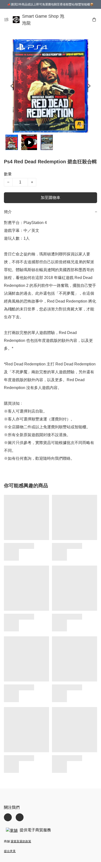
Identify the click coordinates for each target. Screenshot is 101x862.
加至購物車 (50, 197)
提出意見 (10, 851)
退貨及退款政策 (21, 841)
